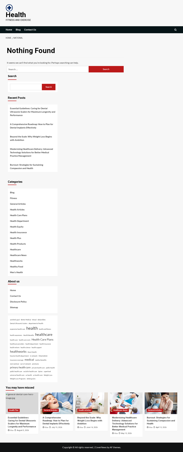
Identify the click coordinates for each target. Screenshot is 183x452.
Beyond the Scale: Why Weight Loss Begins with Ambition (31, 138)
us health (29, 375)
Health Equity (16, 226)
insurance (43, 356)
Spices (40, 371)
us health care (38, 375)
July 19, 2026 (57, 427)
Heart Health (32, 352)
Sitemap (14, 307)
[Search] (175, 29)
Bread (34, 320)
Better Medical (26, 320)
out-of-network (25, 364)
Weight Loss (48, 375)
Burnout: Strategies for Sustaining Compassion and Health (26, 166)
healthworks (18, 351)
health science (25, 347)
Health (16, 15)
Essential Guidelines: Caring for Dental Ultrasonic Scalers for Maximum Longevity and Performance (32, 111)
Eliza (11, 430)
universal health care (17, 375)
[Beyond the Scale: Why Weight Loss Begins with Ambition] (91, 403)
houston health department (19, 356)
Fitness (13, 198)
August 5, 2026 (23, 430)
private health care (38, 368)
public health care (16, 371)
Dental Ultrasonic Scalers (18, 323)
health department (31, 344)
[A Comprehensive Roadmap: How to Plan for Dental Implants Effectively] (56, 403)
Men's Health (16, 272)
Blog (18, 29)
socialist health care (30, 371)
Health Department (19, 221)
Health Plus (15, 238)
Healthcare (15, 249)
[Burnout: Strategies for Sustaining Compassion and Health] (161, 403)
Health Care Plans (18, 215)
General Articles (18, 204)
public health (50, 368)
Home (9, 29)
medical (29, 359)
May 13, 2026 (126, 433)
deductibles (42, 320)
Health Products (18, 243)
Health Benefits (28, 335)
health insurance (45, 344)
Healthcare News (18, 255)
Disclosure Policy (18, 301)
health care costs (24, 340)
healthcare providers (17, 344)
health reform (14, 347)
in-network (33, 356)
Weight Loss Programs (18, 379)
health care (14, 340)
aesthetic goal (15, 320)
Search (12, 76)
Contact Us (30, 29)
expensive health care (17, 329)
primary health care (20, 367)
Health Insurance (18, 232)
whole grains (31, 379)
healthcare (43, 334)
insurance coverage (16, 360)
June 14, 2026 (92, 427)
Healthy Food (16, 266)
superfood (47, 371)
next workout (14, 364)
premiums (35, 364)
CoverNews (101, 447)
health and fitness (45, 329)
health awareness (16, 335)
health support (37, 347)
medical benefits (40, 360)
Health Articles (17, 209)
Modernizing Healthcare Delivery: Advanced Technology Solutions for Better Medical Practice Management (31, 152)
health (32, 328)
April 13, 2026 (161, 427)
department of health (36, 323)
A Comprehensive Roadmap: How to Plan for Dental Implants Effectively (31, 126)
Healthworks (16, 261)
